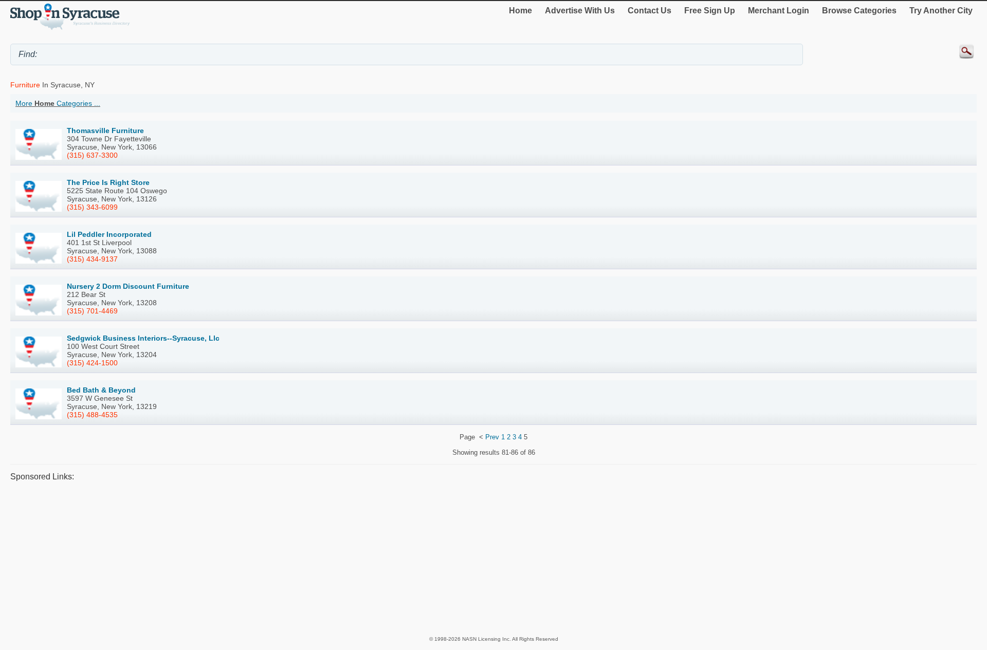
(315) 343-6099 (92, 207)
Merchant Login (778, 10)
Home (520, 10)
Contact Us (649, 10)
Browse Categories (859, 10)
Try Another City (941, 10)
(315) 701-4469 (92, 311)
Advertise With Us (580, 10)
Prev (492, 437)
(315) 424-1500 (92, 363)
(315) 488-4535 (92, 415)
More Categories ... (57, 103)
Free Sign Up (709, 10)
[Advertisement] (318, 558)
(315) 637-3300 (92, 155)
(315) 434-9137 (92, 259)
